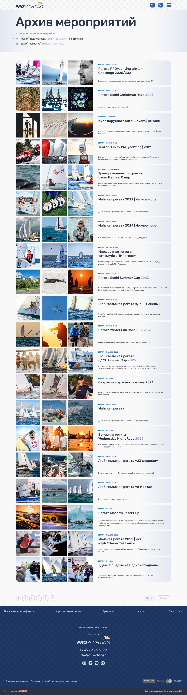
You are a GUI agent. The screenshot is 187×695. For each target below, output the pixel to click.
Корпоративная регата (68, 611)
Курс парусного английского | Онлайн (129, 121)
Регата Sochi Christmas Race (126, 95)
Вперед (163, 598)
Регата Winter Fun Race (124, 330)
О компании (86, 627)
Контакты (93, 634)
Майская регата (111, 408)
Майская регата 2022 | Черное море (127, 199)
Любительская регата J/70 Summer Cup (117, 358)
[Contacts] (152, 5)
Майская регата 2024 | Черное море (127, 225)
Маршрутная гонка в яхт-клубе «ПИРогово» (117, 254)
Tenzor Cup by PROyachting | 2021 (125, 147)
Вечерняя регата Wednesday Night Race (120, 437)
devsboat (23, 691)
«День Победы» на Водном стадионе (128, 565)
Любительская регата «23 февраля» (128, 461)
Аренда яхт (109, 611)
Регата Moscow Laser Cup (118, 513)
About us (103, 627)
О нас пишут (176, 611)
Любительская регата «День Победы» (129, 304)
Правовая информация (16, 681)
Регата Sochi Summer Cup (123, 278)
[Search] (160, 5)
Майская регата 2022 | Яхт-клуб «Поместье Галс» (120, 541)
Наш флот (142, 611)
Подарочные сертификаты (19, 611)
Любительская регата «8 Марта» (125, 487)
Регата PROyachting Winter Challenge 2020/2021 (120, 71)
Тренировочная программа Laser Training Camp (120, 175)
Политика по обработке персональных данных (54, 681)
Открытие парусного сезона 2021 (125, 382)
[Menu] (169, 5)
